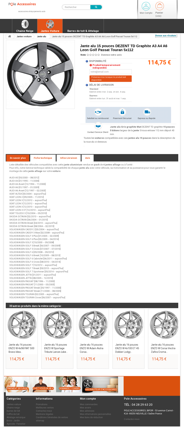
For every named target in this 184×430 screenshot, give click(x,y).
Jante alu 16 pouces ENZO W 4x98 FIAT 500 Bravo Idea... (21, 348)
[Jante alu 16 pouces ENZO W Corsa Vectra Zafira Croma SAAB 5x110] (164, 325)
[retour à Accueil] (9, 36)
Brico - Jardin (13, 420)
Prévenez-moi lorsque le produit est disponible (108, 78)
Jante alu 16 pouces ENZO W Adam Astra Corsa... (91, 348)
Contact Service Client (97, 132)
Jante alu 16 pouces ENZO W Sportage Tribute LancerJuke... (56, 348)
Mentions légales (44, 414)
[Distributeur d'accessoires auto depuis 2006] (99, 395)
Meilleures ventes (45, 407)
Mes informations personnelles (95, 414)
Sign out (146, 6)
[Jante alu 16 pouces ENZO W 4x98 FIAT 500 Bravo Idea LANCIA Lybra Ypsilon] (22, 325)
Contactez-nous (44, 411)
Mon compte (88, 398)
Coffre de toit (13, 414)
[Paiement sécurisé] (16, 394)
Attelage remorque (16, 417)
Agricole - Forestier (16, 424)
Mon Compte (146, 13)
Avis (87, 158)
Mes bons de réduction (91, 417)
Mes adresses (87, 411)
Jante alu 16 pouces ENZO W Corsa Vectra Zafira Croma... (163, 348)
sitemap (40, 420)
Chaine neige (13, 407)
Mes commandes (89, 404)
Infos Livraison (68, 158)
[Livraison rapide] (42, 394)
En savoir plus (18, 158)
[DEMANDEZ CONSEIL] (68, 394)
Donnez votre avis (111, 54)
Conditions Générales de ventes (52, 417)
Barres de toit (13, 411)
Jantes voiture (14, 404)
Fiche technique (43, 158)
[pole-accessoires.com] (25, 4)
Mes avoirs (85, 407)
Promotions (41, 404)
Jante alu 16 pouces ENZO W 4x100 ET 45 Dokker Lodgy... (127, 348)
